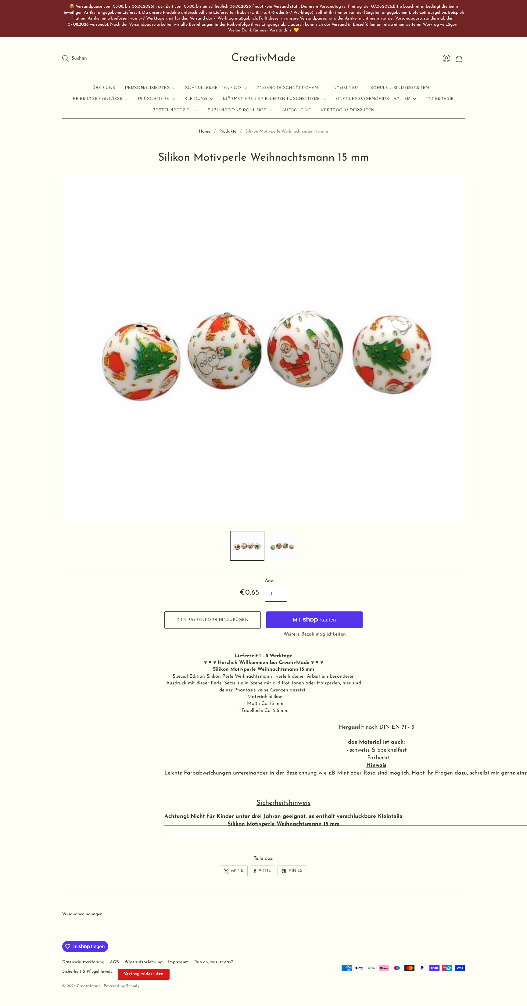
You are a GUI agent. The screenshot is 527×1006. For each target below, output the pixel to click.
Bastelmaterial (172, 110)
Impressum (178, 962)
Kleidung (196, 98)
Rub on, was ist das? (213, 962)
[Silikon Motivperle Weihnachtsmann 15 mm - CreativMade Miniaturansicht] (247, 545)
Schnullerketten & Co (213, 87)
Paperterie (440, 98)
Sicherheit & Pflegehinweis (87, 971)
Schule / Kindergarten (400, 87)
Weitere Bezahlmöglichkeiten (314, 634)
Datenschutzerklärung (83, 962)
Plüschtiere (153, 98)
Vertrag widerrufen (348, 110)
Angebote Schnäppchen (287, 87)
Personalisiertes (147, 87)
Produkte (227, 131)
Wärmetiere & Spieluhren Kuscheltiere (271, 98)
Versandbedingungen (82, 914)
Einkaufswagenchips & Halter (372, 98)
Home (204, 131)
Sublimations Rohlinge (237, 110)
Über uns (103, 87)
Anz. (269, 580)
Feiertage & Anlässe (98, 98)
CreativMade (263, 58)
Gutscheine (296, 110)
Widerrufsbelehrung (143, 962)
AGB (114, 962)
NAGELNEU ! (347, 87)
